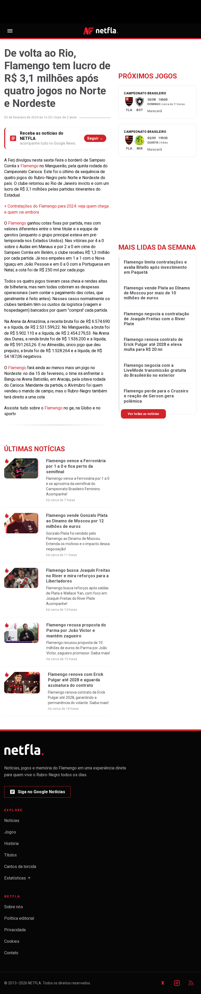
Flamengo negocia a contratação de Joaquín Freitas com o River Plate (156, 318)
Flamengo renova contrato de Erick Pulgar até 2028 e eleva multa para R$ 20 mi (153, 344)
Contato (11, 952)
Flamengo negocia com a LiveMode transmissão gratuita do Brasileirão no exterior (155, 370)
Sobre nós (13, 906)
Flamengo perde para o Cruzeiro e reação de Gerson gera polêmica (156, 396)
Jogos (10, 832)
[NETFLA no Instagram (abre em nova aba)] (177, 983)
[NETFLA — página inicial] (100, 30)
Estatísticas (17, 880)
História (11, 843)
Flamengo (30, 165)
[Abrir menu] (10, 31)
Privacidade (15, 929)
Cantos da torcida (20, 866)
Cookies (11, 941)
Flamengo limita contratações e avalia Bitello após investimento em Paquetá (155, 267)
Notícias (11, 820)
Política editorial (19, 918)
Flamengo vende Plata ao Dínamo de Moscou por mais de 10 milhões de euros (157, 292)
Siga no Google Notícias (37, 793)
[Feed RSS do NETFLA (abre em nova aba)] (191, 983)
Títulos (10, 855)
